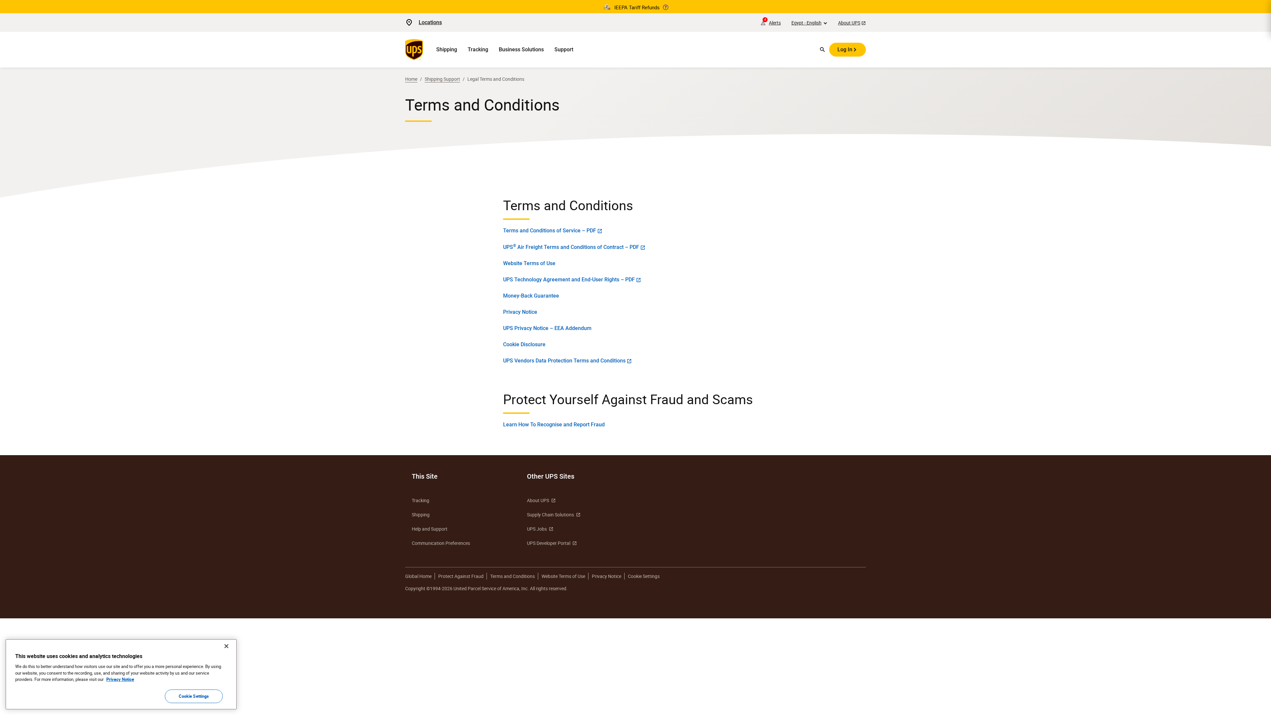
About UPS (849, 23)
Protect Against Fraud (461, 576)
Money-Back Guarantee (531, 296)
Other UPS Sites (550, 476)
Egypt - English (806, 23)
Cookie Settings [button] (644, 576)
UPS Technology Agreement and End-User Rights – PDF (569, 279)
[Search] (822, 49)
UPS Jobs (537, 529)
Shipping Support (442, 79)
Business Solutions (521, 49)
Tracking (478, 49)
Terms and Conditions (512, 576)
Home (411, 79)
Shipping (446, 49)
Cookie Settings (194, 696)
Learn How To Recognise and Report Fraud (554, 424)
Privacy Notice (520, 312)
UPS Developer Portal (548, 543)
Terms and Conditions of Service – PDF (549, 230)
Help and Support (429, 529)
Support (563, 49)
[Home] (415, 49)
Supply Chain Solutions (550, 514)
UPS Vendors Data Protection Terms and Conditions (564, 361)
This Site (425, 476)
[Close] (226, 646)
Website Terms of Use (529, 263)
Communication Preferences (441, 543)
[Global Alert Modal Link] (665, 7)
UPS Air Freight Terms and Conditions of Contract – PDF (571, 246)
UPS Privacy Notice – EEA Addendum (547, 328)
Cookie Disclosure (524, 344)
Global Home (418, 576)
